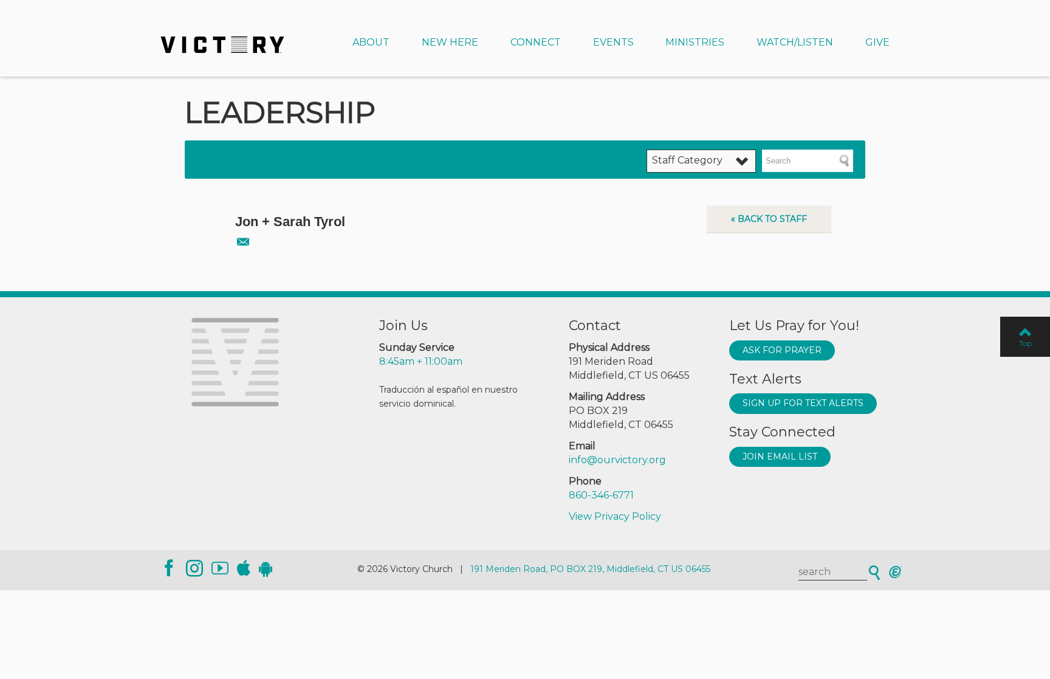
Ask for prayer (782, 350)
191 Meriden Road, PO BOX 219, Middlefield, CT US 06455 (590, 569)
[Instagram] (194, 568)
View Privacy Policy (615, 516)
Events (613, 42)
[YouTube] (219, 568)
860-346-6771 (601, 495)
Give (877, 42)
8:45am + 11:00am (420, 361)
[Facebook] (168, 568)
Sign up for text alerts (803, 403)
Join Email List (780, 456)
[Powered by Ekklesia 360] (895, 572)
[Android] (265, 568)
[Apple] (243, 568)
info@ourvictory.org (617, 460)
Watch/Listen (795, 42)
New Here (450, 42)
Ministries (694, 42)
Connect (535, 42)
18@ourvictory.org (242, 241)
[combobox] (701, 161)
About (370, 42)
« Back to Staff (769, 218)
